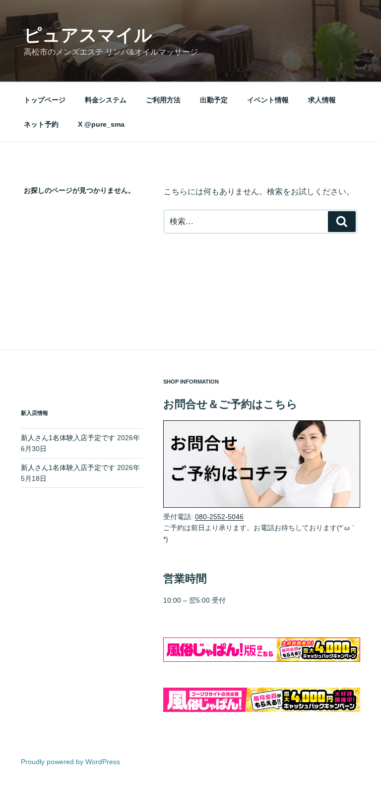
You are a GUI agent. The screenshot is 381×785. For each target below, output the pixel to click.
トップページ (44, 100)
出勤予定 (214, 100)
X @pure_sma (101, 124)
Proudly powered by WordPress (70, 762)
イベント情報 (268, 100)
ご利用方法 (163, 100)
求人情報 (322, 100)
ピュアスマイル (88, 35)
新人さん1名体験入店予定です (68, 438)
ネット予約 (41, 124)
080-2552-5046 (219, 517)
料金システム (106, 100)
